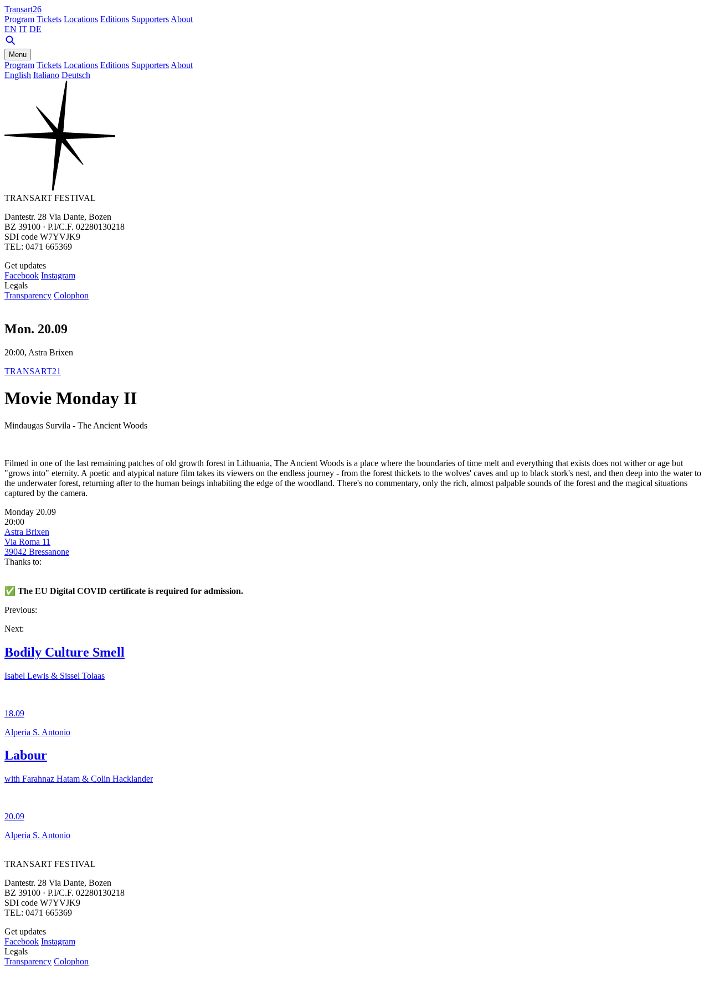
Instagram (58, 275)
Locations (81, 19)
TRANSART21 (32, 371)
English (17, 75)
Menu (18, 54)
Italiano (46, 75)
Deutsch (75, 75)
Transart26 (23, 9)
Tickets (49, 19)
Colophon (71, 295)
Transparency (28, 295)
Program (19, 19)
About (182, 19)
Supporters (150, 19)
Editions (114, 19)
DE (35, 29)
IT (23, 29)
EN (10, 29)
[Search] (10, 43)
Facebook (21, 275)
